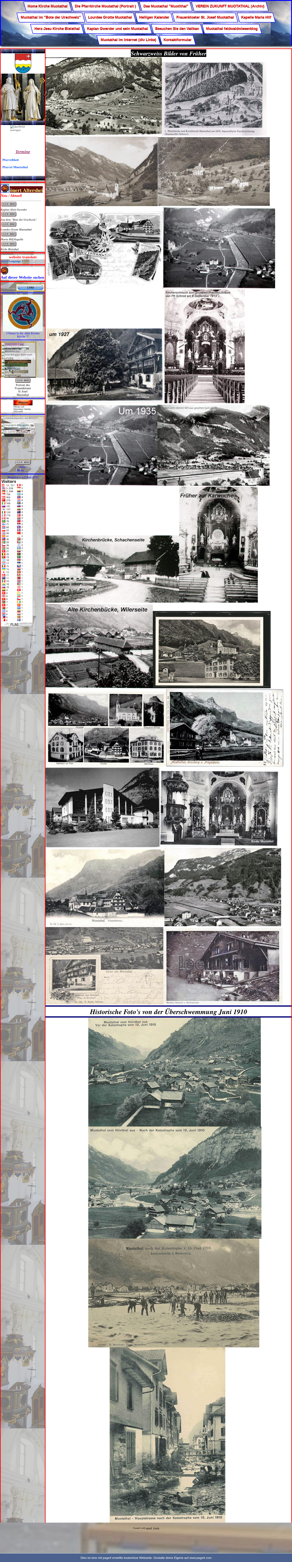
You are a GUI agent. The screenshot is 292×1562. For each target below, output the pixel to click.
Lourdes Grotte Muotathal (110, 17)
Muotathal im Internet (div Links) (128, 40)
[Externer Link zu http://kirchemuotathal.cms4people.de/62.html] (23, 464)
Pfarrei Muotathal (15, 167)
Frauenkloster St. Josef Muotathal (205, 17)
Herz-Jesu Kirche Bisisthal (57, 29)
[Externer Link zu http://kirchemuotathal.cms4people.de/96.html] (23, 382)
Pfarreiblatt (10, 160)
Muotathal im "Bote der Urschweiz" (51, 17)
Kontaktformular (177, 40)
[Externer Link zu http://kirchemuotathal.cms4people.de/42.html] (30, 290)
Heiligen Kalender (154, 17)
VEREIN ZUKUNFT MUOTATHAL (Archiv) (230, 6)
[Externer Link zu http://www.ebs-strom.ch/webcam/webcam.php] (22, 404)
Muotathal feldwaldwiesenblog (232, 29)
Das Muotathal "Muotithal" (165, 6)
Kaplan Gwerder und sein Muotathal (117, 29)
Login (156, 1528)
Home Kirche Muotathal (48, 6)
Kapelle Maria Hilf (256, 17)
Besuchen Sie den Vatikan (177, 29)
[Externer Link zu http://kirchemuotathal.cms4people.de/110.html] (23, 330)
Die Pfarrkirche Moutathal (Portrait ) (105, 6)
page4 (149, 1528)
